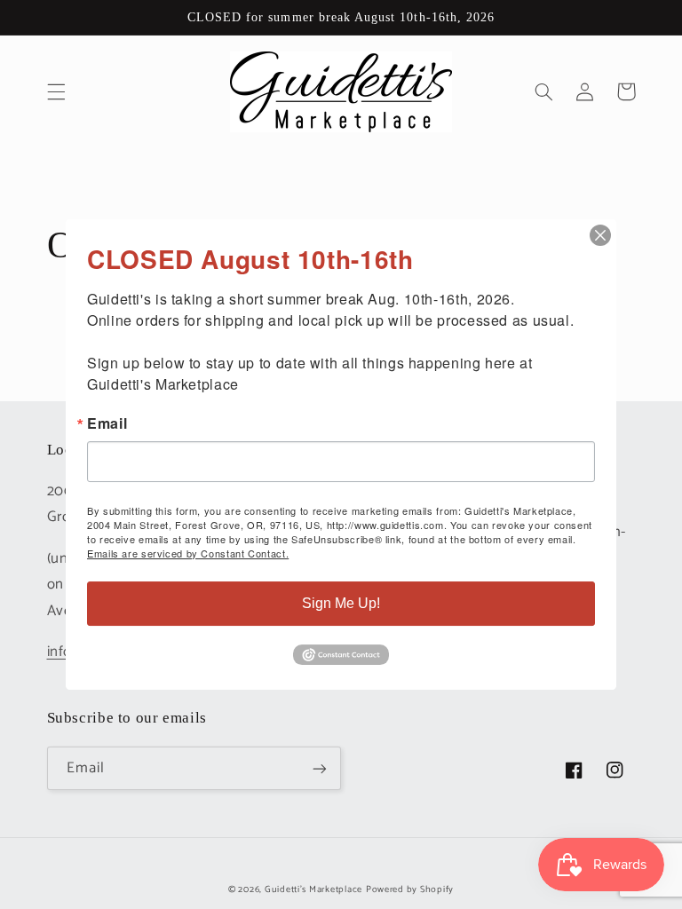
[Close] (600, 235)
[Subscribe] (319, 768)
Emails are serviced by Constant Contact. (188, 553)
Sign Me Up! (341, 603)
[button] (56, 91)
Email (107, 423)
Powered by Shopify (410, 889)
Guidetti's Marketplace (313, 889)
